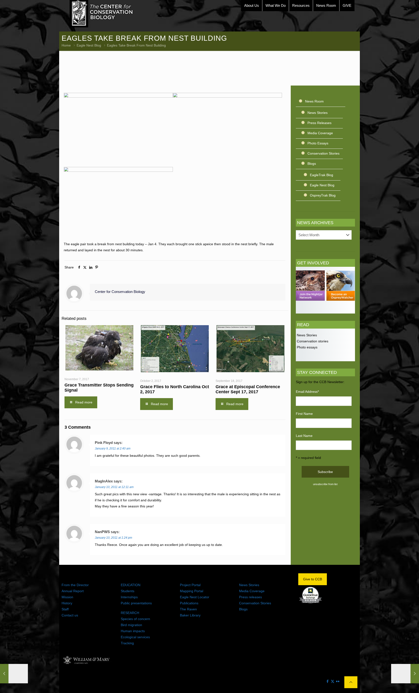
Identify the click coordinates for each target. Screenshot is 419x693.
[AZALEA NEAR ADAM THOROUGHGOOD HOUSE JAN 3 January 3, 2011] (14, 673)
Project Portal (190, 585)
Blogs (311, 163)
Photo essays (306, 347)
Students (127, 591)
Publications (189, 603)
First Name (304, 414)
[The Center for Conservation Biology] (101, 13)
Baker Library (190, 615)
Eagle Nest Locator (194, 597)
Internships (129, 597)
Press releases (250, 597)
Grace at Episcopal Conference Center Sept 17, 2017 (248, 389)
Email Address (307, 392)
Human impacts (133, 631)
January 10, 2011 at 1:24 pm (113, 537)
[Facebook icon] (327, 681)
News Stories (317, 113)
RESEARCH (130, 613)
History (67, 603)
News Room (314, 101)
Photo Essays (317, 143)
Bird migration (131, 625)
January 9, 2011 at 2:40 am (112, 448)
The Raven (188, 609)
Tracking (127, 643)
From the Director (75, 585)
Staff (65, 609)
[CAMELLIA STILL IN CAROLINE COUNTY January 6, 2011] (405, 673)
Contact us (70, 615)
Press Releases (319, 123)
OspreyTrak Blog (323, 195)
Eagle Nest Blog (89, 45)
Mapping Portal (191, 591)
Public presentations (136, 603)
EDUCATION (130, 585)
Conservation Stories (323, 153)
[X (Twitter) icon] (332, 681)
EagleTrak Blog (321, 175)
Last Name (304, 436)
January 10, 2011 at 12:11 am (114, 487)
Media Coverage (320, 133)
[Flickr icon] (337, 681)
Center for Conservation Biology (120, 292)
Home (66, 45)
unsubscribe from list (325, 484)
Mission (67, 597)
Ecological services (135, 637)
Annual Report (73, 591)
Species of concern (135, 619)
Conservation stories (312, 341)
